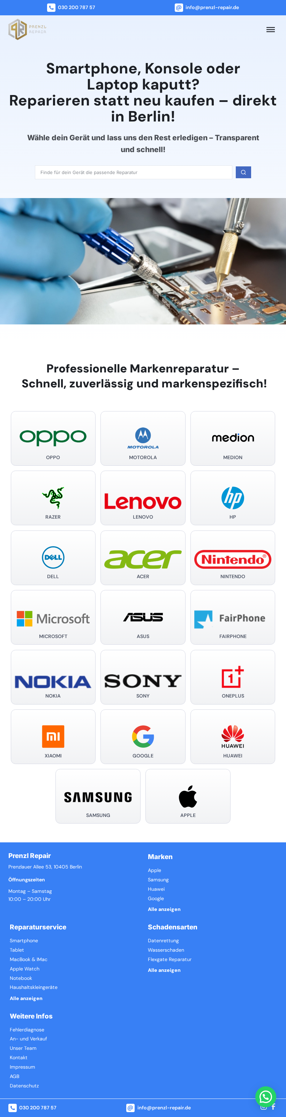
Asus (143, 636)
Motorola (143, 458)
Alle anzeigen (164, 909)
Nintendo (232, 577)
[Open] (270, 29)
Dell (53, 577)
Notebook (21, 978)
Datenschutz (24, 1086)
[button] (265, 1096)
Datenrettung (163, 941)
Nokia (53, 696)
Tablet (17, 950)
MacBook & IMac (28, 959)
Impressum (22, 1067)
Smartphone (24, 941)
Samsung (98, 815)
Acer (143, 577)
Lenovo (143, 517)
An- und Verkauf (28, 1039)
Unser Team (23, 1048)
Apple (188, 815)
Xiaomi (53, 756)
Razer (53, 517)
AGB (14, 1076)
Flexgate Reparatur (169, 959)
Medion (232, 458)
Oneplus (233, 696)
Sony (143, 696)
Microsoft (53, 636)
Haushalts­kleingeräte (34, 987)
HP (232, 517)
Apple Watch (24, 969)
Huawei (232, 756)
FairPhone (233, 636)
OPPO (53, 458)
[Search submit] (243, 172)
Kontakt (19, 1058)
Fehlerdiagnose (27, 1030)
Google (143, 756)
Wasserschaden (166, 950)
